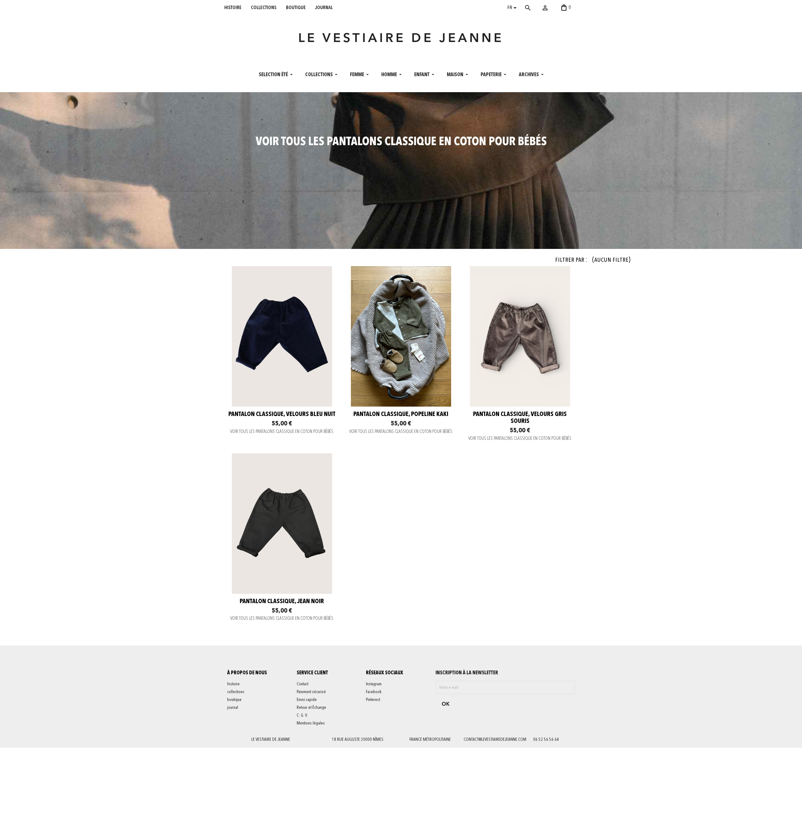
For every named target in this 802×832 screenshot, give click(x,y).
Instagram (374, 684)
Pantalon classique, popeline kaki (400, 414)
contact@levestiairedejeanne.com (495, 739)
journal (324, 7)
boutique (296, 7)
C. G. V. (302, 715)
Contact (302, 684)
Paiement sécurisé (311, 692)
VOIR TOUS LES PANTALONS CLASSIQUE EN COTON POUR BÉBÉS (281, 431)
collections (263, 7)
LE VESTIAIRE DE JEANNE (401, 39)
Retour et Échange (311, 707)
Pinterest (373, 700)
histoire (233, 7)
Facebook (374, 692)
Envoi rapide (307, 700)
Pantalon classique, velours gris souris (520, 417)
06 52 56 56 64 (546, 739)
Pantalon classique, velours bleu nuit (281, 414)
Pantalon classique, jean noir (282, 601)
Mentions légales (311, 723)
